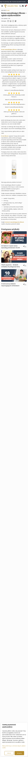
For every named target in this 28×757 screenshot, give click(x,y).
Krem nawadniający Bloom (9, 49)
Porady (7, 10)
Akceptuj (19, 753)
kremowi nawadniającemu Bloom (14, 222)
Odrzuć (9, 753)
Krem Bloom (4, 136)
